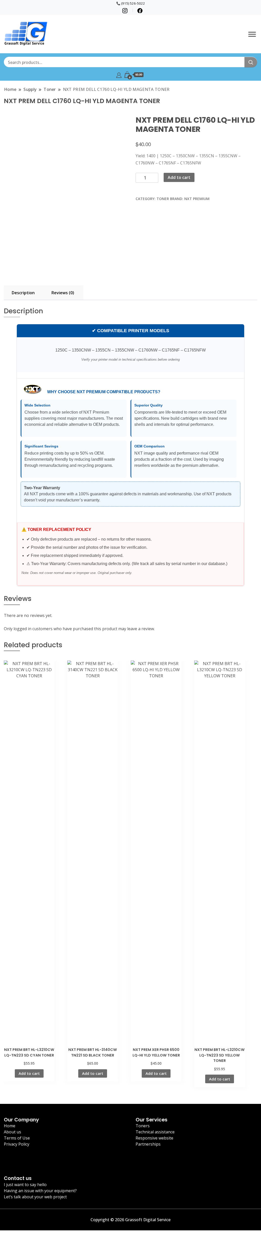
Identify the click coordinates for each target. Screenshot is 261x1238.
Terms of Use (17, 1138)
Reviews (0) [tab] (62, 293)
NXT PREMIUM (197, 198)
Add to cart (179, 177)
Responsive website (154, 1138)
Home (9, 1126)
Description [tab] (23, 293)
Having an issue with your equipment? (40, 1190)
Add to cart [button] (29, 1073)
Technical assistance (155, 1132)
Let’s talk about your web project (35, 1197)
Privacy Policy (16, 1144)
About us (12, 1132)
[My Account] (119, 75)
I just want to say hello (25, 1184)
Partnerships (148, 1144)
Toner (162, 198)
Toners (143, 1126)
